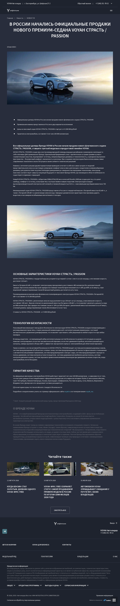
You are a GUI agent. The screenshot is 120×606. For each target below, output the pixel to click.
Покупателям (47, 556)
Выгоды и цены (52, 585)
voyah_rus (89, 391)
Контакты (66, 545)
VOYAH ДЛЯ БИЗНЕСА (40, 545)
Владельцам (82, 556)
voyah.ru (67, 391)
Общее (10, 585)
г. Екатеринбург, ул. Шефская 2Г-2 (37, 3)
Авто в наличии (9, 545)
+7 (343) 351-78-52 (106, 533)
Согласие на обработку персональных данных (23, 600)
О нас (115, 556)
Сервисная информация (75, 585)
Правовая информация (104, 595)
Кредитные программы (29, 585)
